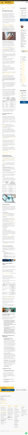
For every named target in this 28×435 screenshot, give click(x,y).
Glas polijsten (16, 425)
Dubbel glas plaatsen (17, 412)
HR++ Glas (15, 413)
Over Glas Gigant (23, 411)
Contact (22, 408)
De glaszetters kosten (12, 220)
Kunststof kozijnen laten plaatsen (16, 420)
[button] (27, 2)
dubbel (4, 125)
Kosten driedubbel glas (4, 411)
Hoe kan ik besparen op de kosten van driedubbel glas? (9, 381)
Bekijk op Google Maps (3, 400)
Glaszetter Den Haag (10, 413)
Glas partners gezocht (24, 414)
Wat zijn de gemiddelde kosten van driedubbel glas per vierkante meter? (9, 370)
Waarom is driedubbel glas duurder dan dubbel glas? (9, 379)
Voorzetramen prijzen (4, 422)
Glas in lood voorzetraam (16, 424)
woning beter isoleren (5, 214)
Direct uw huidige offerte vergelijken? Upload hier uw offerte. (14, 0)
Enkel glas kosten (3, 407)
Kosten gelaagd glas (3, 412)
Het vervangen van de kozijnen (6, 273)
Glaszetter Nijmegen (10, 409)
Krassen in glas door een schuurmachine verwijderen (3, 420)
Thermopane (16, 422)
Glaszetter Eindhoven (10, 412)
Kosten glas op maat (3, 410)
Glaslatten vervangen (4, 418)
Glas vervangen (16, 409)
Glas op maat (16, 427)
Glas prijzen (2, 423)
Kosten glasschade (3, 414)
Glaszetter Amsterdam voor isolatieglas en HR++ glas (10, 417)
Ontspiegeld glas (16, 416)
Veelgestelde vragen (24, 410)
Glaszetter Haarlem (10, 410)
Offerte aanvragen (23, 412)
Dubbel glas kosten (3, 408)
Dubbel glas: (4, 162)
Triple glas (15, 417)
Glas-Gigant (8, 2)
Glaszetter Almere (10, 419)
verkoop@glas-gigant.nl (4, 403)
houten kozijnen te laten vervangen (9, 297)
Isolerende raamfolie (3, 415)
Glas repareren (16, 410)
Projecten (22, 415)
